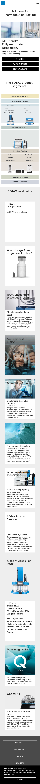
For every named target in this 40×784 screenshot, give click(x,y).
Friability (10, 158)
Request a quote (20, 749)
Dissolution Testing (20, 101)
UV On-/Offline (27, 112)
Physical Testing (20, 151)
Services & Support (20, 177)
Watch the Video (20, 64)
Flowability (29, 160)
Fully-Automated (8, 112)
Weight (29, 158)
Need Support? (20, 743)
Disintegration (29, 155)
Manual (6, 108)
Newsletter (20, 763)
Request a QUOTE (20, 69)
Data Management (20, 96)
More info (20, 59)
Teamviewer (20, 756)
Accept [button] (20, 780)
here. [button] (12, 775)
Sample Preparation (20, 127)
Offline (25, 108)
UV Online (26, 110)
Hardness (10, 155)
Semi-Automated (9, 110)
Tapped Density (10, 160)
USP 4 (29, 105)
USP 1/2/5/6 (10, 105)
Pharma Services (20, 182)
